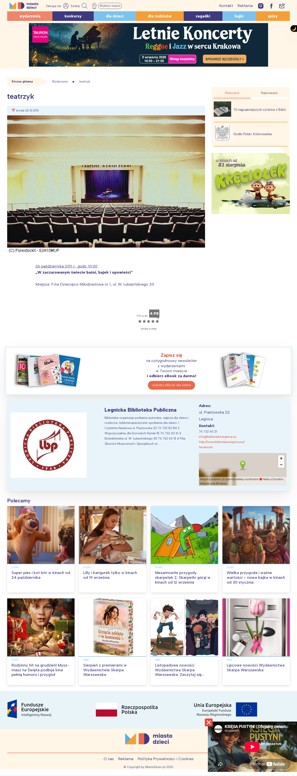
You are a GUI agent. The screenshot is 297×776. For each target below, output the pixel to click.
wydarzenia (29, 16)
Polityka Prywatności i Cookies (166, 758)
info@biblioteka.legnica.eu (217, 437)
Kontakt (226, 5)
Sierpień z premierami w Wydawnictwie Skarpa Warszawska (105, 670)
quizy (273, 16)
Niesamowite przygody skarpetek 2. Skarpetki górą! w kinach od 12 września (182, 577)
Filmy (15, 567)
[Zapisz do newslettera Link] (282, 5)
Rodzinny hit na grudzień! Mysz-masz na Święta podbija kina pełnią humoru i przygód (40, 670)
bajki (239, 16)
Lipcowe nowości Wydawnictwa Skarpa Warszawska (256, 667)
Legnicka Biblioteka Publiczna (141, 410)
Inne (86, 659)
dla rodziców (160, 16)
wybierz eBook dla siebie (171, 385)
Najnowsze (269, 93)
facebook (206, 447)
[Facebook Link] (271, 5)
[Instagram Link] (261, 5)
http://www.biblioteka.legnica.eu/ (222, 442)
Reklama (245, 5)
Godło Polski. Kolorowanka (252, 134)
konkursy (73, 16)
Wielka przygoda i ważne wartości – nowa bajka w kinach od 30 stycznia (256, 577)
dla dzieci (115, 16)
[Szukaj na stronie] (79, 6)
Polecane (232, 93)
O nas (109, 758)
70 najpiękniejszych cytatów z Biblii (259, 110)
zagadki (203, 16)
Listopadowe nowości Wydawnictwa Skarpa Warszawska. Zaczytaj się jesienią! (178, 672)
